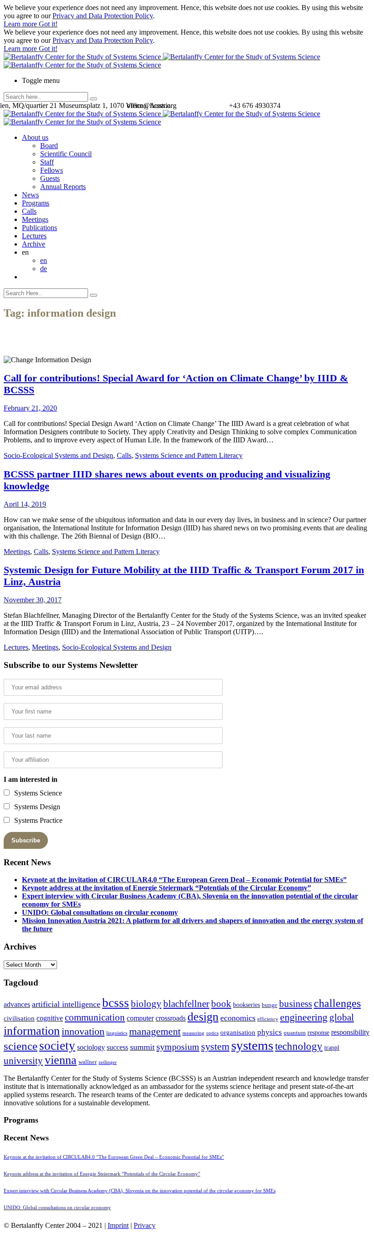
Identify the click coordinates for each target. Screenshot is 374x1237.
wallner (87, 1062)
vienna (61, 1060)
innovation (83, 1031)
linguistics (116, 1033)
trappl (331, 1047)
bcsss (115, 1003)
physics (269, 1032)
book (221, 1003)
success (117, 1047)
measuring (193, 1033)
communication (95, 1017)
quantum (295, 1033)
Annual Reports (63, 186)
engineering (303, 1017)
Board (49, 145)
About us (35, 137)
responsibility (350, 1032)
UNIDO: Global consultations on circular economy (100, 912)
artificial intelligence (66, 1004)
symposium (177, 1047)
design (202, 1016)
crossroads (171, 1018)
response (318, 1032)
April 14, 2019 (25, 504)
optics (212, 1033)
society (57, 1045)
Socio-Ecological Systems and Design (58, 455)
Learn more (21, 24)
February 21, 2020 (30, 408)
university (23, 1060)
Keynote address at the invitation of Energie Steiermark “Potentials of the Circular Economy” (166, 888)
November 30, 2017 (33, 600)
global (341, 1017)
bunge (269, 1005)
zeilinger (108, 1062)
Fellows (51, 170)
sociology (91, 1047)
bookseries (246, 1004)
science (20, 1046)
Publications (39, 227)
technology (298, 1046)
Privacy (145, 1225)
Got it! (48, 24)
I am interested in (30, 779)
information (32, 1030)
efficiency (267, 1018)
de (43, 268)
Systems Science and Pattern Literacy (189, 455)
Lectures (34, 236)
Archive (33, 244)
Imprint (118, 1225)
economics (237, 1017)
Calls (29, 211)
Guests (50, 178)
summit (142, 1047)
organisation (237, 1032)
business (295, 1003)
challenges (337, 1003)
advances (17, 1004)
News (30, 195)
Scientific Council (66, 154)
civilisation (19, 1018)
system (215, 1046)
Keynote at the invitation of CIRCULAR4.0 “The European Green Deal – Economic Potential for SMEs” (184, 879)
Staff (47, 162)
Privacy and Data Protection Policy (102, 16)
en (43, 260)
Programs (35, 203)
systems (252, 1045)
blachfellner (186, 1003)
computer (140, 1018)
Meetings (35, 219)
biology (146, 1003)
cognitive (49, 1018)
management (155, 1031)
